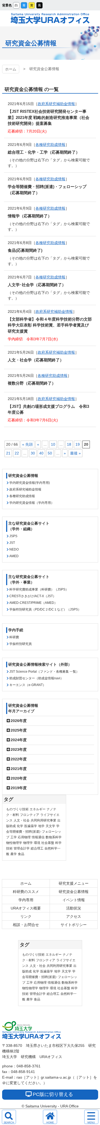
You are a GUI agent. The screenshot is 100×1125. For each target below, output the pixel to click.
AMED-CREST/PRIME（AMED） (33, 603)
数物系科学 (54, 837)
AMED (14, 556)
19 (77, 444)
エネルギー (38, 809)
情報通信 (38, 837)
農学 (13, 854)
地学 (41, 826)
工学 (13, 837)
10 (53, 444)
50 (50, 453)
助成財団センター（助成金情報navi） (36, 678)
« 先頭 (27, 444)
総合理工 (37, 848)
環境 (37, 843)
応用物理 (24, 837)
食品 (21, 854)
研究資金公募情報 (23, 475)
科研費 (14, 637)
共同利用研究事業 (43, 820)
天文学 (50, 826)
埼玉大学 (17, 1026)
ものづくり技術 (17, 809)
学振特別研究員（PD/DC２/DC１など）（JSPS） (45, 609)
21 (8, 453)
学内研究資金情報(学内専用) (29, 483)
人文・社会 (22, 820)
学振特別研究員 (20, 644)
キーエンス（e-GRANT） (27, 685)
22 (17, 453)
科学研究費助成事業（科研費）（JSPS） (39, 589)
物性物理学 (14, 843)
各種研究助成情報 (50, 144)
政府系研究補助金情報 (56, 104)
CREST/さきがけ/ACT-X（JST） (32, 596)
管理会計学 (22, 848)
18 (69, 444)
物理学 (28, 843)
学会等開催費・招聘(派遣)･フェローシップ (33, 831)
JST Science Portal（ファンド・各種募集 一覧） (44, 671)
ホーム (10, 69)
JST (12, 543)
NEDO (14, 549)
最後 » (75, 453)
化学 (20, 826)
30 (33, 453)
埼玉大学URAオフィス (50, 18)
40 (41, 453)
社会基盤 (47, 843)
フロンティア (29, 815)
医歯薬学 (30, 826)
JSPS (13, 536)
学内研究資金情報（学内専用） (31, 503)
